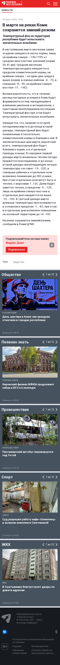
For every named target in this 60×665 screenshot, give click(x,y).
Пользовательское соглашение (21, 640)
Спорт (7, 477)
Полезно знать (15, 342)
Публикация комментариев (19, 651)
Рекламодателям (40, 646)
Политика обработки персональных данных (42, 651)
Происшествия (15, 409)
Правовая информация (43, 639)
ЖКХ (6, 544)
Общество (18, 262)
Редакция (17, 646)
